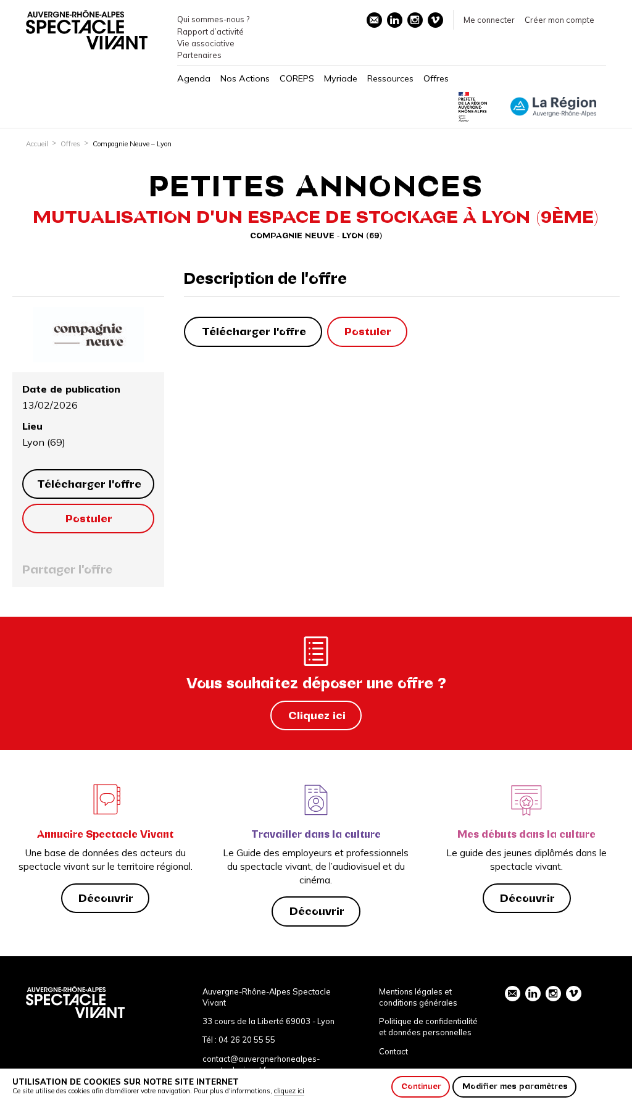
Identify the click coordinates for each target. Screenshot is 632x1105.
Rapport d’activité (210, 31)
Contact (393, 1051)
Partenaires (199, 55)
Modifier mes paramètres (515, 1086)
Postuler (88, 518)
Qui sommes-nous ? (213, 19)
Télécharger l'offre (89, 484)
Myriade (340, 78)
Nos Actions (245, 78)
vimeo (435, 20)
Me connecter (489, 20)
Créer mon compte (559, 20)
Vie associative (206, 43)
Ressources (390, 78)
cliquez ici (289, 1090)
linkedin (394, 20)
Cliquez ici (317, 715)
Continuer (421, 1086)
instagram (415, 20)
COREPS (297, 78)
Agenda (193, 78)
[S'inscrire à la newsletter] (374, 20)
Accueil (37, 144)
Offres (436, 78)
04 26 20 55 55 (246, 1040)
